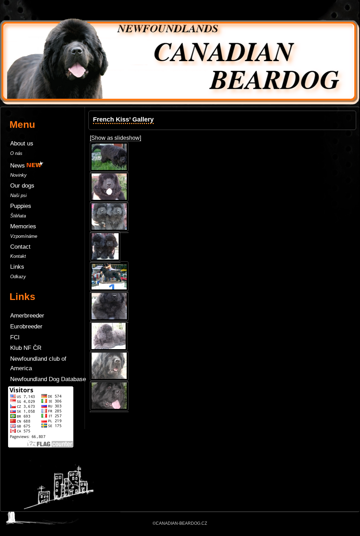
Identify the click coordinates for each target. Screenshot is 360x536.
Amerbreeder (27, 315)
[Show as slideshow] (115, 138)
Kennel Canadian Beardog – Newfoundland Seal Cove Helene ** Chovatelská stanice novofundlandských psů (179, 10)
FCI (15, 337)
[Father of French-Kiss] (109, 379)
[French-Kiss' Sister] (108, 349)
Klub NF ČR (25, 348)
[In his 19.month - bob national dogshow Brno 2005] (109, 289)
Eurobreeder (26, 326)
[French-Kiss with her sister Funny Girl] (109, 230)
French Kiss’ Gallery (123, 119)
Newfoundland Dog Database (48, 379)
